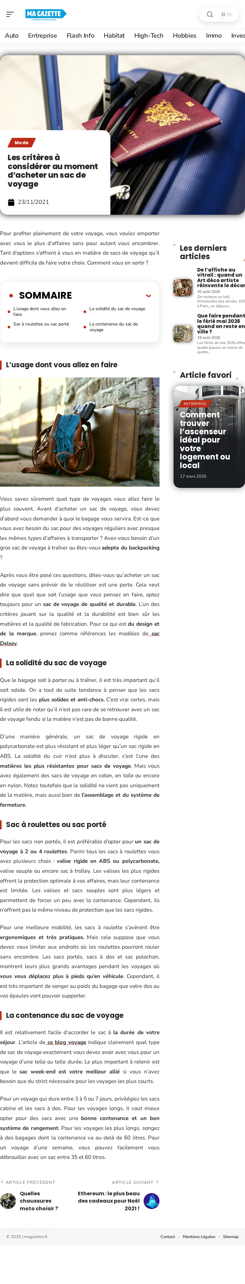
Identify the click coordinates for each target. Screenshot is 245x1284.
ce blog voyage (65, 1042)
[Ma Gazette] (46, 14)
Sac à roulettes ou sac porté (41, 324)
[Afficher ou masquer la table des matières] (111, 295)
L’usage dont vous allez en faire (39, 311)
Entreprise (195, 403)
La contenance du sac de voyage (113, 327)
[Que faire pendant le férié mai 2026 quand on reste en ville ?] (183, 333)
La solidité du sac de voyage (117, 309)
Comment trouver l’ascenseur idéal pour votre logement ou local (205, 439)
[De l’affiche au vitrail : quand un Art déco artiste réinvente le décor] (183, 287)
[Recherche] (209, 14)
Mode (22, 142)
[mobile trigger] (11, 14)
